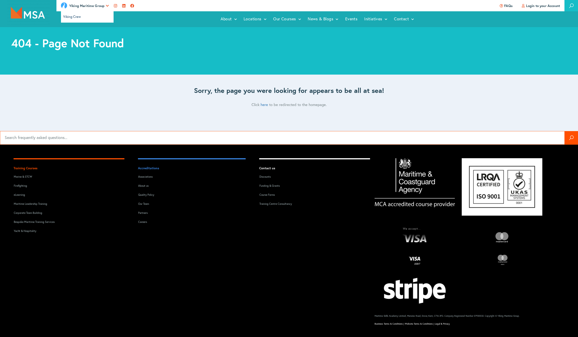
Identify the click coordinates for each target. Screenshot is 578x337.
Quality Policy (146, 195)
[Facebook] (132, 6)
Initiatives (373, 19)
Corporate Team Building (28, 213)
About (226, 19)
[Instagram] (115, 6)
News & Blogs (320, 19)
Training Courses (25, 168)
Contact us (267, 168)
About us (143, 186)
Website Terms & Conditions (419, 324)
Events (351, 19)
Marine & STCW (23, 177)
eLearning (19, 195)
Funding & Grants (269, 186)
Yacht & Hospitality (25, 231)
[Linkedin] (124, 6)
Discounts (265, 177)
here (264, 105)
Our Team (143, 204)
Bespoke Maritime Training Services (31, 222)
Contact (401, 19)
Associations (145, 177)
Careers (142, 222)
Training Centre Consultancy (275, 204)
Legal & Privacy (442, 324)
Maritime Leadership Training (30, 204)
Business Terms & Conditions (389, 324)
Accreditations (148, 168)
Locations (252, 19)
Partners (143, 213)
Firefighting (20, 186)
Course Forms (267, 195)
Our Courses (284, 19)
